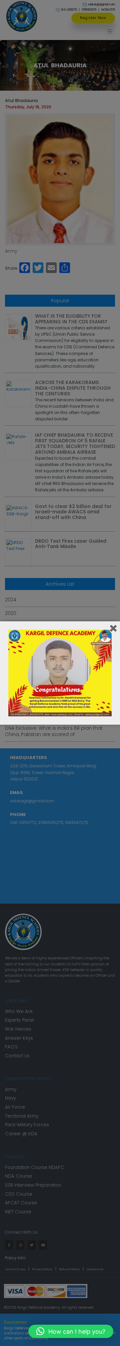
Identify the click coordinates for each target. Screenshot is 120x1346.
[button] (70, 1331)
